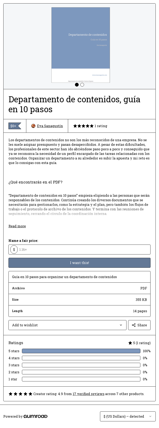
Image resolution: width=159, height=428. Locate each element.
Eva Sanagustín (50, 126)
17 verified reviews (88, 394)
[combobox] (67, 325)
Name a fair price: (23, 240)
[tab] (77, 85)
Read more (17, 226)
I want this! (79, 262)
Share (142, 325)
